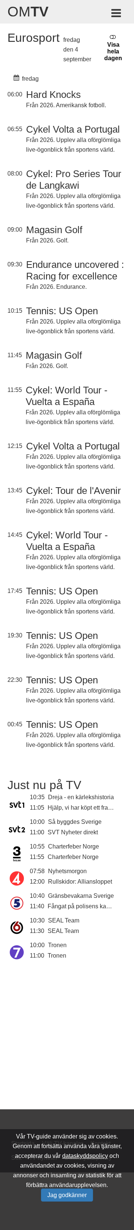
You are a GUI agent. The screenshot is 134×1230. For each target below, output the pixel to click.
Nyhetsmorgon (67, 871)
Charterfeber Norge (73, 846)
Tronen (57, 945)
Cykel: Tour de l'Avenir (73, 490)
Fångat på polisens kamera (83, 906)
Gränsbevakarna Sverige (81, 896)
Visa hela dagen (113, 51)
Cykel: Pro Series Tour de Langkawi (73, 179)
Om (27, 11)
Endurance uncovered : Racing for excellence (75, 270)
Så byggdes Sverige (75, 822)
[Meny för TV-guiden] (116, 14)
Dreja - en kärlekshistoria (81, 797)
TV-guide (39, 1136)
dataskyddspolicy (85, 1156)
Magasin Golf (54, 229)
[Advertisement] (67, 1044)
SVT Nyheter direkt (73, 832)
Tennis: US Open (62, 310)
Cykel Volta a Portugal (73, 129)
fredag (29, 78)
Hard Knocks (53, 94)
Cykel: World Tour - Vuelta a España (67, 395)
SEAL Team (63, 920)
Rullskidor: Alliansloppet (80, 881)
